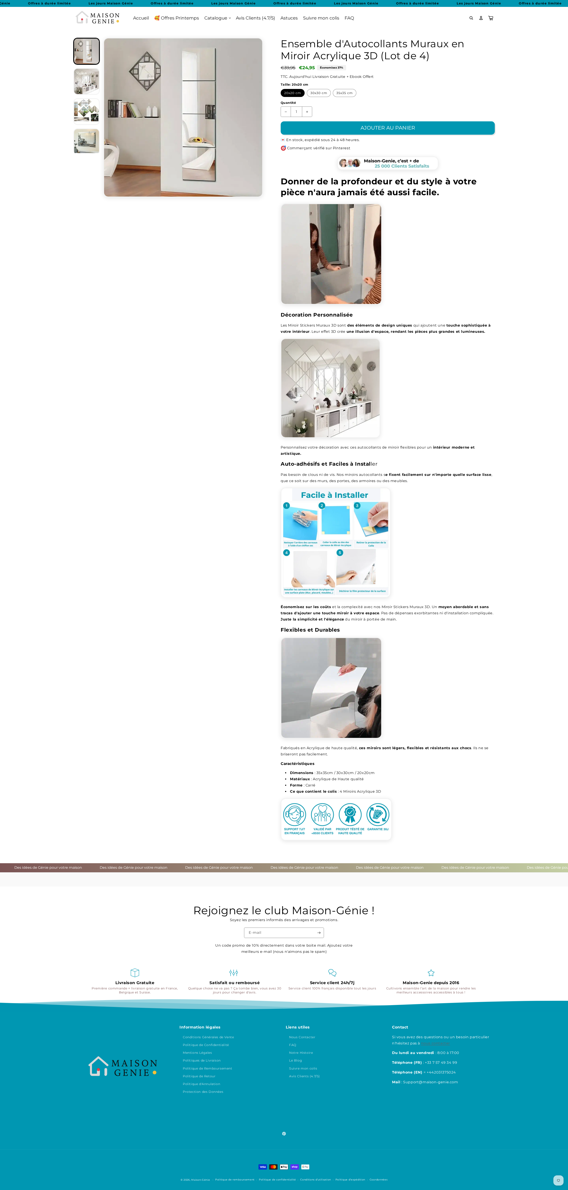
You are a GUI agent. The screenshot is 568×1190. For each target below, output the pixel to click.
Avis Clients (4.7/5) (304, 1076)
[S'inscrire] (319, 933)
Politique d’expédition (350, 1179)
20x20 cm (292, 93)
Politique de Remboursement (207, 1068)
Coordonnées (379, 1179)
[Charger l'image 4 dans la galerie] (86, 141)
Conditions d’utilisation (315, 1179)
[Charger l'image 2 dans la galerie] (86, 81)
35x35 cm (344, 93)
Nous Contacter (302, 1037)
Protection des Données (203, 1092)
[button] (217, 18)
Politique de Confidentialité (206, 1045)
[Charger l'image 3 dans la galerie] (86, 111)
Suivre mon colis (303, 1068)
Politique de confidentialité (277, 1179)
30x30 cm (318, 93)
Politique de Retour (199, 1076)
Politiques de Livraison (202, 1060)
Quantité (288, 103)
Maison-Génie (200, 1179)
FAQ (292, 1045)
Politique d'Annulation (201, 1084)
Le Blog (295, 1060)
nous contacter (435, 1043)
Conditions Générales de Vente (208, 1037)
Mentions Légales (197, 1053)
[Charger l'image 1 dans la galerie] (86, 51)
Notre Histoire (301, 1053)
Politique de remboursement (234, 1179)
